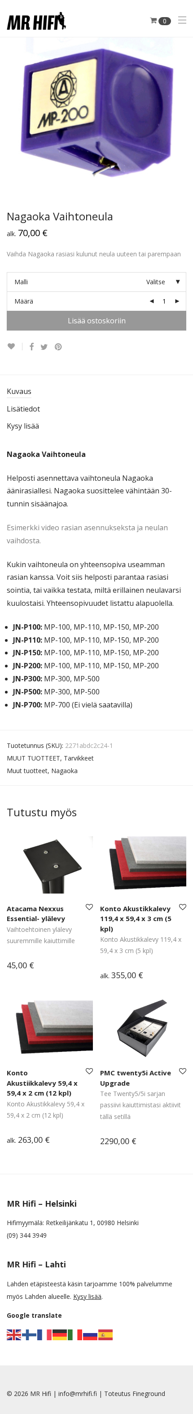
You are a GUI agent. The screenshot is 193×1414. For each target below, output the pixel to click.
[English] (14, 1334)
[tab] (96, 392)
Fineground (148, 1393)
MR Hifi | (44, 1393)
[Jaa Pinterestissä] (59, 347)
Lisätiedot (23, 409)
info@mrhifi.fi (77, 1393)
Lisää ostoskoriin (97, 321)
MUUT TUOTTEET (33, 758)
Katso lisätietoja (25, 966)
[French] (45, 1334)
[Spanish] (106, 1334)
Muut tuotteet (27, 770)
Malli (21, 281)
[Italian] (75, 1334)
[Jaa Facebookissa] (31, 347)
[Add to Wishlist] (14, 346)
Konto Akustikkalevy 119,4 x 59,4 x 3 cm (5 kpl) (135, 918)
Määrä (23, 301)
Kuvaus (19, 391)
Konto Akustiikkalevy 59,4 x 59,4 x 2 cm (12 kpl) (42, 1082)
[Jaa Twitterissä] (44, 347)
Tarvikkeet (79, 758)
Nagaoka (64, 770)
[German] (60, 1334)
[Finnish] (29, 1334)
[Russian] (90, 1334)
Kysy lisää (23, 426)
